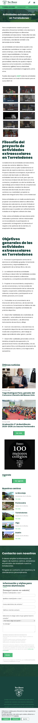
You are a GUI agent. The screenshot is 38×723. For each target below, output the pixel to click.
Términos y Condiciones (9, 661)
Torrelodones (8, 7)
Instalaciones (21, 7)
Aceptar (6, 719)
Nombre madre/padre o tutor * (12, 593)
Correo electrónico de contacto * (13, 604)
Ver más (19, 433)
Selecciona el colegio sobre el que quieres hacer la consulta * (18, 617)
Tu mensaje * (7, 624)
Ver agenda (19, 481)
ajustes (16, 716)
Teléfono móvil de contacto (11, 610)
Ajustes (25, 719)
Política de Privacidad (30, 660)
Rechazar (15, 719)
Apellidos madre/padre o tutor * (12, 598)
